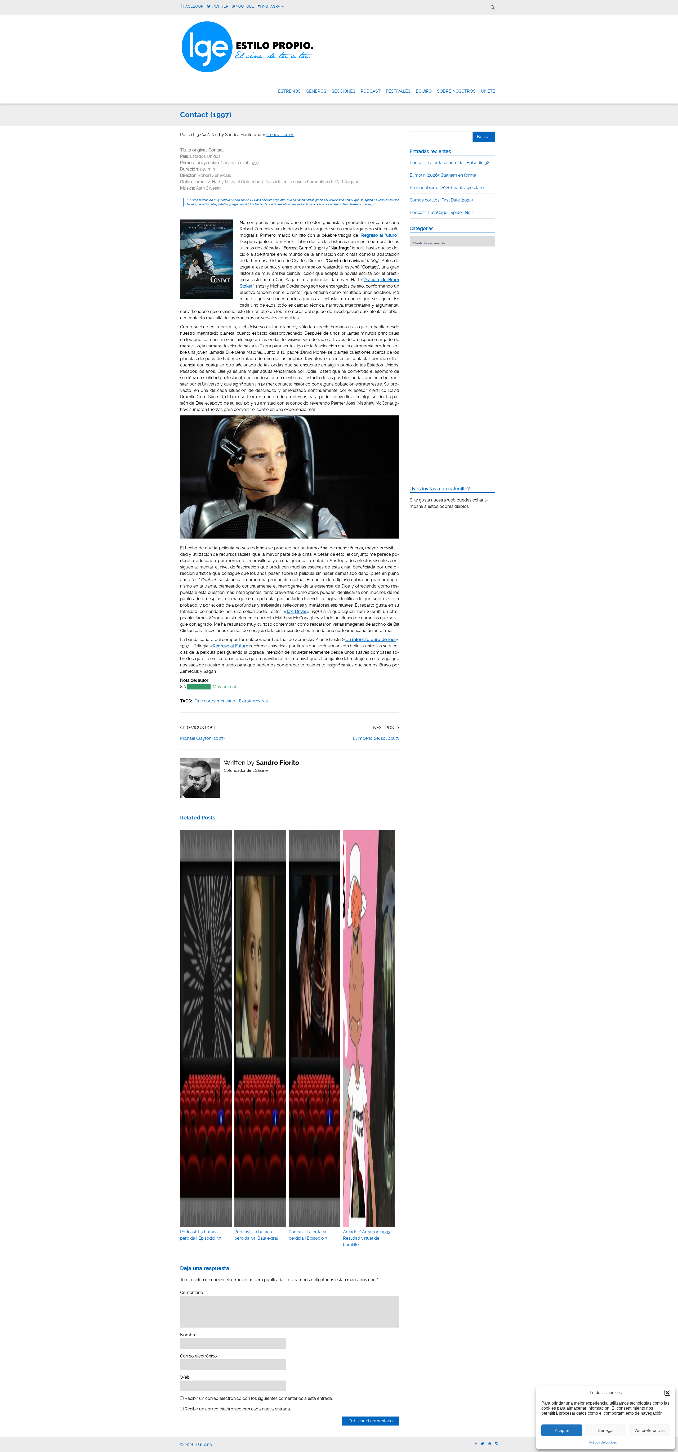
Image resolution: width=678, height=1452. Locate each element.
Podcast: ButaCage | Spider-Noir (441, 212)
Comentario (193, 1292)
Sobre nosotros (456, 91)
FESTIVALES (398, 91)
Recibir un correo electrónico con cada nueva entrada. (238, 1408)
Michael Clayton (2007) (202, 738)
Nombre (188, 1334)
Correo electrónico (198, 1356)
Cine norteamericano (214, 700)
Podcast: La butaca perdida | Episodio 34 (309, 1235)
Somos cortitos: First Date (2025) (441, 200)
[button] (667, 1392)
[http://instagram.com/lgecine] (496, 1443)
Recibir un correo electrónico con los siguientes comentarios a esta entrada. (259, 1398)
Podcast (371, 91)
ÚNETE (488, 91)
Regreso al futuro (379, 235)
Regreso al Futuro (230, 645)
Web (185, 1377)
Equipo (424, 91)
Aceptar (562, 1430)
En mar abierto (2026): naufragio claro (447, 187)
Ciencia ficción (280, 134)
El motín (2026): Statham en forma (443, 175)
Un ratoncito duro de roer (370, 639)
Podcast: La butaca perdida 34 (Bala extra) (256, 1235)
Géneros (316, 91)
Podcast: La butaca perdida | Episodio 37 (200, 1235)
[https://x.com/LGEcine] (482, 1443)
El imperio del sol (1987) (376, 738)
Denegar (606, 1430)
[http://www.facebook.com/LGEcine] (476, 1443)
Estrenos (289, 91)
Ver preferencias (649, 1430)
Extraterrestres (253, 700)
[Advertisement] (449, 283)
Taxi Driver (296, 611)
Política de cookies (603, 1442)
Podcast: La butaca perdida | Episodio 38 (450, 162)
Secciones (343, 91)
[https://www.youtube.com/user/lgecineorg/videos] (489, 1443)
